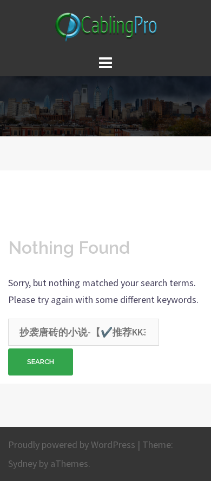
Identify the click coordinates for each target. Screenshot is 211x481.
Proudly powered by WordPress (71, 444)
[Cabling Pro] (105, 25)
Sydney (22, 463)
